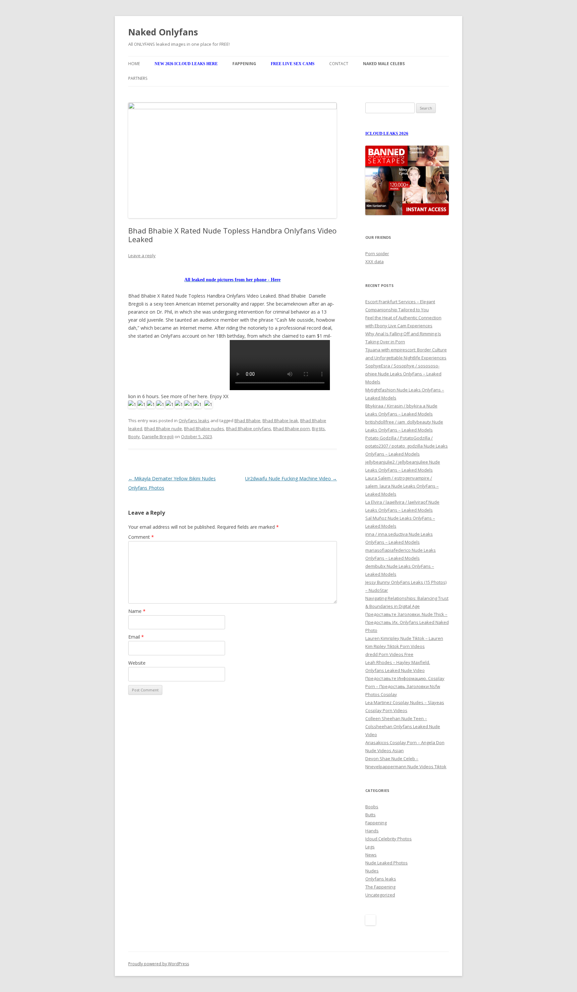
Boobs (371, 807)
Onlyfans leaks (194, 421)
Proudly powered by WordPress (158, 964)
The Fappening (380, 887)
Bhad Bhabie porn (291, 429)
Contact (338, 63)
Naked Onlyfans (163, 32)
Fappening (376, 823)
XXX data (374, 262)
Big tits (318, 429)
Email (136, 637)
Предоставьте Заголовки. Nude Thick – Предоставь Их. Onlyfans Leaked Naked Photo (407, 622)
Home (134, 63)
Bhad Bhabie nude (163, 429)
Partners (137, 78)
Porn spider (377, 254)
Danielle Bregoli (158, 437)
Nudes (372, 871)
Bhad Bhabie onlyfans (248, 429)
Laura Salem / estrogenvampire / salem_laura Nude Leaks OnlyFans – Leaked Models (402, 486)
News (371, 855)
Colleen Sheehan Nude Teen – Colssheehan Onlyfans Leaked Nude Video (402, 726)
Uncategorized (380, 895)
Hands (372, 831)
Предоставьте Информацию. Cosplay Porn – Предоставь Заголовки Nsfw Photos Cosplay (404, 686)
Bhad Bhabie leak (280, 421)
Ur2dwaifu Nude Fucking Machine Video (291, 478)
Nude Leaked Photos (386, 863)
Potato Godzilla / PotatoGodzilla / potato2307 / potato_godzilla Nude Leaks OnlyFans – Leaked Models (406, 446)
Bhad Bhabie (247, 421)
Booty (134, 437)
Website (137, 663)
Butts (370, 815)
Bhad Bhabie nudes (204, 429)
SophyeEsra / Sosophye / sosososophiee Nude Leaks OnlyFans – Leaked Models (403, 374)
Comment (141, 537)
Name (137, 611)
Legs (370, 847)
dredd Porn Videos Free (389, 654)
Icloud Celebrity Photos (388, 839)
